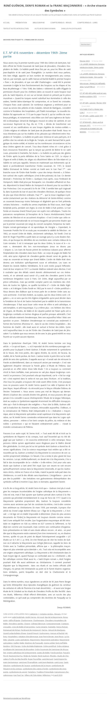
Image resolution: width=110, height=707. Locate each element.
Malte (22, 643)
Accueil (6, 22)
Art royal (40, 617)
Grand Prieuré (32, 633)
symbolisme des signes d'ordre (35, 669)
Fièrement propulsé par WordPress (16, 698)
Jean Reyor (59, 636)
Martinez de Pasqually (34, 643)
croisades (7, 627)
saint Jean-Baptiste (46, 662)
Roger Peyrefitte (34, 659)
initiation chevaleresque (28, 636)
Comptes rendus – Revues (60, 22)
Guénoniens (44, 633)
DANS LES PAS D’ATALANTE (71, 28)
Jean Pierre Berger (46, 636)
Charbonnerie (26, 620)
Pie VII (5, 656)
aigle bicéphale (18, 617)
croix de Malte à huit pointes (23, 627)
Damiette (52, 627)
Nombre (6, 646)
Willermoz (47, 675)
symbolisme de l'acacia (20, 665)
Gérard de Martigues (56, 630)
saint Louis (58, 662)
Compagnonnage (53, 623)
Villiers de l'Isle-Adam (33, 675)
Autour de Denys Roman (45, 28)
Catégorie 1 (34, 614)
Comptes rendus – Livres (87, 22)
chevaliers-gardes (16, 623)
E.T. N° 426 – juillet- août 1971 (91, 116)
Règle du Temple (30, 656)
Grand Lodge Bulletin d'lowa (14, 633)
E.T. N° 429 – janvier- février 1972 (93, 103)
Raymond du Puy (16, 656)
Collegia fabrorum (38, 623)
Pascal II (66, 652)
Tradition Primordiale (45, 672)
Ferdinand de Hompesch (31, 630)
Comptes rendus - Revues (50, 614)
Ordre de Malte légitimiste (31, 646)
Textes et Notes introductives (16, 28)
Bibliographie (39, 22)
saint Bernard (47, 659)
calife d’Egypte (14, 620)
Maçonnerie (35, 640)
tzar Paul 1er (18, 675)
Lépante (11, 640)
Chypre (27, 623)
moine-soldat (49, 643)
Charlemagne (38, 620)
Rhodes (53, 656)
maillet (16, 643)
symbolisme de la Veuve (41, 665)
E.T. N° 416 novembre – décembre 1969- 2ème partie (35, 54)
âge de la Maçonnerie (53, 617)
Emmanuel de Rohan (11, 630)
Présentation (21, 22)
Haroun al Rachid (57, 633)
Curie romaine (41, 627)
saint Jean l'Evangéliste (28, 662)
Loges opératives (22, 640)
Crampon (65, 623)
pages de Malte (43, 652)
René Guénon (43, 656)
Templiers (32, 672)
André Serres (30, 617)
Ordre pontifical (49, 646)
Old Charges (16, 646)
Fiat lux (44, 630)
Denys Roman (62, 627)
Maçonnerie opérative (50, 640)
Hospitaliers (13, 636)
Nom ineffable (61, 643)
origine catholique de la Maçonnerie (21, 652)
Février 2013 (85, 61)
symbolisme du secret (18, 672)
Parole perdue (56, 652)
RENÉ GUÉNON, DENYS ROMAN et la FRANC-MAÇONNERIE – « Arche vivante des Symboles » (55, 8)
